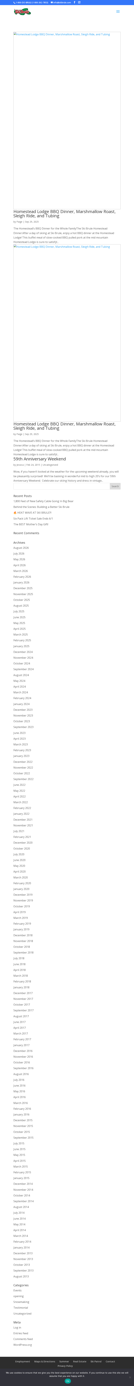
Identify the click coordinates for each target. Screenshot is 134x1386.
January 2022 (21, 814)
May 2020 (19, 866)
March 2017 (20, 1033)
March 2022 (20, 802)
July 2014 (18, 1213)
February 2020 (22, 883)
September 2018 (23, 952)
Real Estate (79, 1361)
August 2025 (21, 605)
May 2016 (19, 1091)
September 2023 (23, 727)
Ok (67, 1381)
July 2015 (18, 1143)
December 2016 (23, 1051)
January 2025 (21, 646)
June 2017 (19, 1022)
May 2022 (19, 791)
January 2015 (21, 1178)
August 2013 (21, 1276)
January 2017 (21, 1045)
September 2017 (23, 1010)
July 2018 (18, 958)
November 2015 (23, 1126)
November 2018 (23, 941)
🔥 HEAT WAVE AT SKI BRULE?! (32, 512)
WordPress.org (22, 1345)
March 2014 (20, 1236)
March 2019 (20, 918)
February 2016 (22, 1109)
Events (17, 1290)
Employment (22, 1361)
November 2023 (23, 715)
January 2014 (21, 1247)
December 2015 (23, 1120)
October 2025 (21, 600)
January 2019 (21, 929)
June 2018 (19, 964)
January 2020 (21, 889)
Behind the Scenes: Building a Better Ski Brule (41, 507)
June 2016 (19, 1085)
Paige (19, 221)
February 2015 (22, 1172)
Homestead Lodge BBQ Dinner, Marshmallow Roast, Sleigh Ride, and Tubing (64, 213)
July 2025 (18, 611)
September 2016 (23, 1068)
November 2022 (23, 767)
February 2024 (22, 698)
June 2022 (19, 785)
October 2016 (21, 1062)
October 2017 (21, 1004)
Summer (64, 1361)
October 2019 (21, 906)
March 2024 (20, 692)
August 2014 (21, 1207)
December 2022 (23, 762)
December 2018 (23, 935)
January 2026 (21, 582)
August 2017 (21, 1016)
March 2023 (20, 744)
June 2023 (19, 733)
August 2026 (21, 548)
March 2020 (20, 877)
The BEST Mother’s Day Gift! (30, 524)
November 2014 (23, 1190)
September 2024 (23, 669)
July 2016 (18, 1080)
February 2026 (22, 577)
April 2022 (19, 796)
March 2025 (20, 634)
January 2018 (21, 987)
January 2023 (21, 756)
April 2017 (19, 1028)
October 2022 (21, 773)
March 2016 (20, 1103)
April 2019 (19, 912)
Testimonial (20, 1307)
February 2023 (22, 750)
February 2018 (22, 981)
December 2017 (23, 993)
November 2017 (23, 999)
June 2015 (19, 1149)
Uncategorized (50, 464)
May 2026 (19, 559)
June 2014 (19, 1218)
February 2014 (22, 1241)
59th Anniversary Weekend (39, 459)
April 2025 (19, 629)
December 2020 (23, 842)
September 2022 (23, 779)
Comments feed (23, 1339)
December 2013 (23, 1253)
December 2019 (23, 895)
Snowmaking (21, 1302)
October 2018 (21, 947)
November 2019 (23, 900)
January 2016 (21, 1114)
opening (18, 1296)
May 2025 (19, 623)
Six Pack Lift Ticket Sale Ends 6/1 (33, 518)
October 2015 (21, 1132)
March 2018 (20, 975)
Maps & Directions (44, 1361)
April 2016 (19, 1097)
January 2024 (21, 704)
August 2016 (21, 1074)
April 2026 (19, 565)
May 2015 (19, 1155)
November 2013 (23, 1259)
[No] (130, 1377)
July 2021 (18, 831)
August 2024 (21, 675)
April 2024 (19, 686)
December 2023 (23, 710)
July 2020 (18, 854)
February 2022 (22, 808)
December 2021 (23, 819)
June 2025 (19, 617)
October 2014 (21, 1195)
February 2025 (22, 640)
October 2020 (21, 848)
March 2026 (20, 571)
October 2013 (21, 1265)
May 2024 (19, 681)
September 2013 (23, 1270)
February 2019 (22, 923)
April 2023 (19, 738)
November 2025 (23, 594)
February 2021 (22, 837)
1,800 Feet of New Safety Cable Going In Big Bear (43, 501)
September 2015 (23, 1137)
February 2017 (22, 1039)
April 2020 (19, 871)
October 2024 (21, 663)
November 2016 (23, 1056)
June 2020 (19, 860)
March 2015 (20, 1166)
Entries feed (20, 1333)
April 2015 (19, 1161)
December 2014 (23, 1184)
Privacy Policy (65, 1365)
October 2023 (21, 721)
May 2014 (19, 1224)
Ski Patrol (96, 1361)
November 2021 (23, 825)
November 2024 (23, 657)
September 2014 (23, 1201)
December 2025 (23, 588)
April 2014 (19, 1230)
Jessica (20, 464)
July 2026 (18, 553)
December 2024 (23, 652)
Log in (17, 1327)
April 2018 (19, 970)
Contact (110, 1361)
